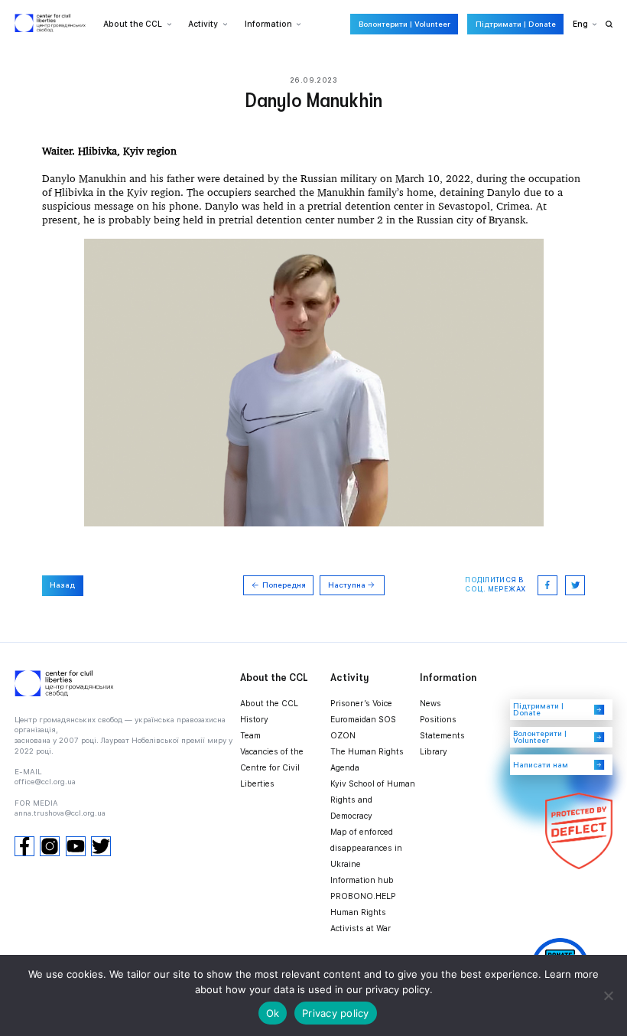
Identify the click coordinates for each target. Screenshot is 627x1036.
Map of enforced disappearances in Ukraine (366, 848)
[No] (608, 995)
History (254, 720)
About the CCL (269, 704)
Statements (442, 736)
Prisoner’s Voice (361, 704)
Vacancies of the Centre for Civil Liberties (272, 768)
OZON (343, 736)
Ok (273, 1013)
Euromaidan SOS (363, 720)
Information (268, 24)
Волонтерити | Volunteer (404, 24)
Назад (62, 585)
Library (433, 752)
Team (250, 736)
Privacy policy (335, 1013)
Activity (203, 24)
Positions (438, 720)
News (430, 704)
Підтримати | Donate (516, 24)
